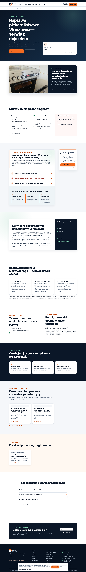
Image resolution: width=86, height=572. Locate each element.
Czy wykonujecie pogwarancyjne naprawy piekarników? (32, 504)
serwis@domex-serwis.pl (68, 556)
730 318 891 (68, 164)
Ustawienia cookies (74, 570)
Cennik (25, 4)
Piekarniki (33, 558)
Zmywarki (33, 554)
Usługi (20, 4)
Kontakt (43, 4)
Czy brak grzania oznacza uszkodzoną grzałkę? (30, 489)
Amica (74, 331)
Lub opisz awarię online (67, 167)
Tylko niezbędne (63, 566)
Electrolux (63, 331)
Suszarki (33, 556)
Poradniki (47, 560)
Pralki (33, 552)
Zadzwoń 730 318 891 (17, 51)
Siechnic (44, 245)
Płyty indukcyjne (35, 562)
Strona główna (11, 8)
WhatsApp (66, 554)
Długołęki (49, 245)
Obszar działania (49, 554)
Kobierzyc (14, 246)
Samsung (58, 334)
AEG (57, 331)
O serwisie (34, 4)
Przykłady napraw (49, 556)
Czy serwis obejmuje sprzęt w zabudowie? (29, 499)
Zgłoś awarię (73, 4)
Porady (39, 4)
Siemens (52, 331)
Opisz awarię (29, 51)
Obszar (29, 4)
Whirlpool (69, 331)
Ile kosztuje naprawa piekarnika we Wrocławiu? (30, 509)
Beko (47, 334)
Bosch (47, 331)
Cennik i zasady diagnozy (51, 552)
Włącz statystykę (55, 566)
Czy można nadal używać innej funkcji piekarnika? (30, 494)
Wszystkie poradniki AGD (15, 425)
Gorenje (52, 334)
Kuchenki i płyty (35, 560)
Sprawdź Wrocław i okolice (63, 241)
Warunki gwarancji (49, 558)
